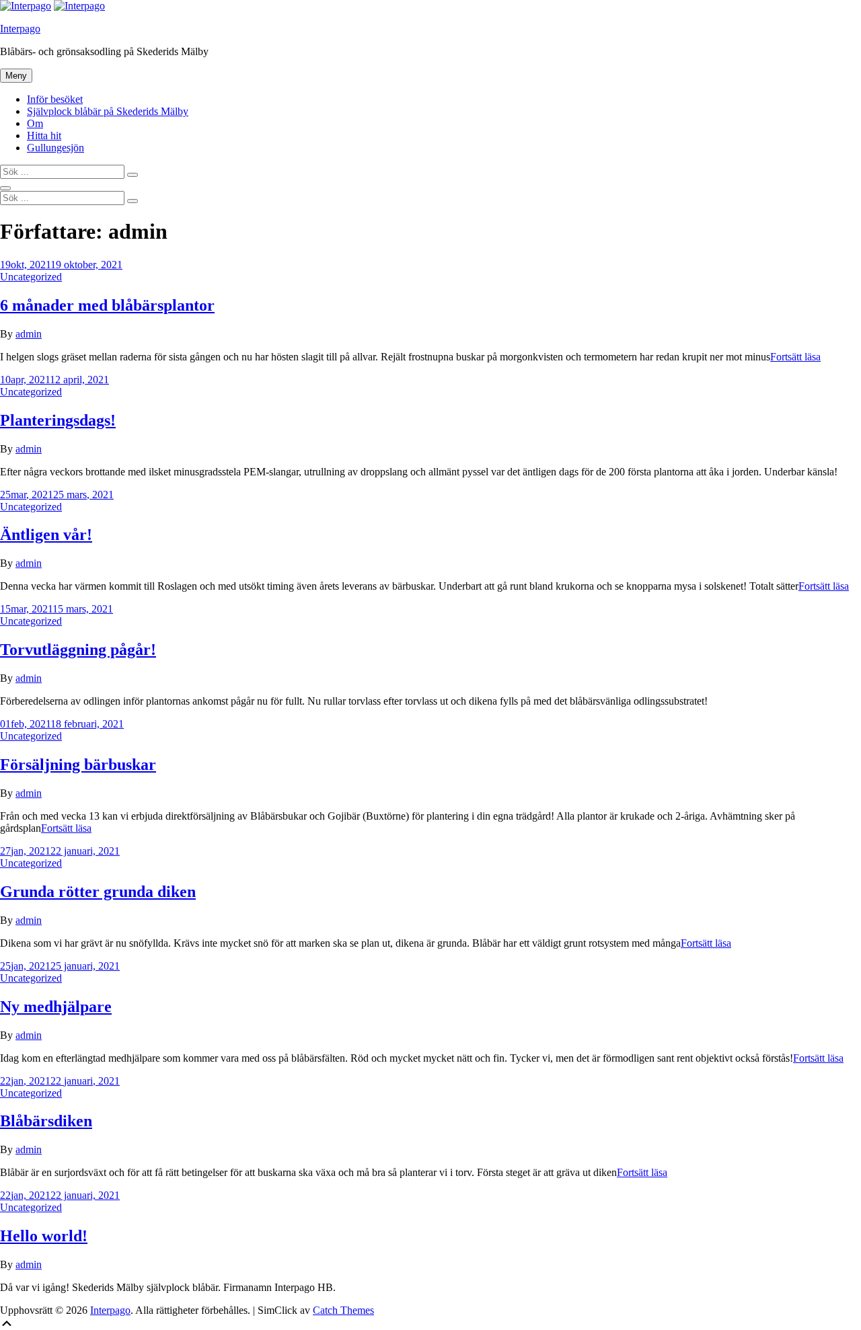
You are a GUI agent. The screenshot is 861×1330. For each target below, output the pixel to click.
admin (28, 334)
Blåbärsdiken (46, 1121)
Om (35, 123)
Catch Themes (343, 1310)
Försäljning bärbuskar (78, 764)
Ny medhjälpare (56, 1006)
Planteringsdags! (58, 420)
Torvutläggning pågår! (78, 649)
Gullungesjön (55, 147)
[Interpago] (79, 5)
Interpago (20, 28)
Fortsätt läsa (795, 356)
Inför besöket (55, 99)
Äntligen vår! (46, 534)
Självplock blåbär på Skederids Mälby (107, 111)
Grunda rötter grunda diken (98, 891)
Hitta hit (44, 135)
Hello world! (43, 1236)
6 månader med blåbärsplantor (107, 305)
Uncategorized (31, 276)
